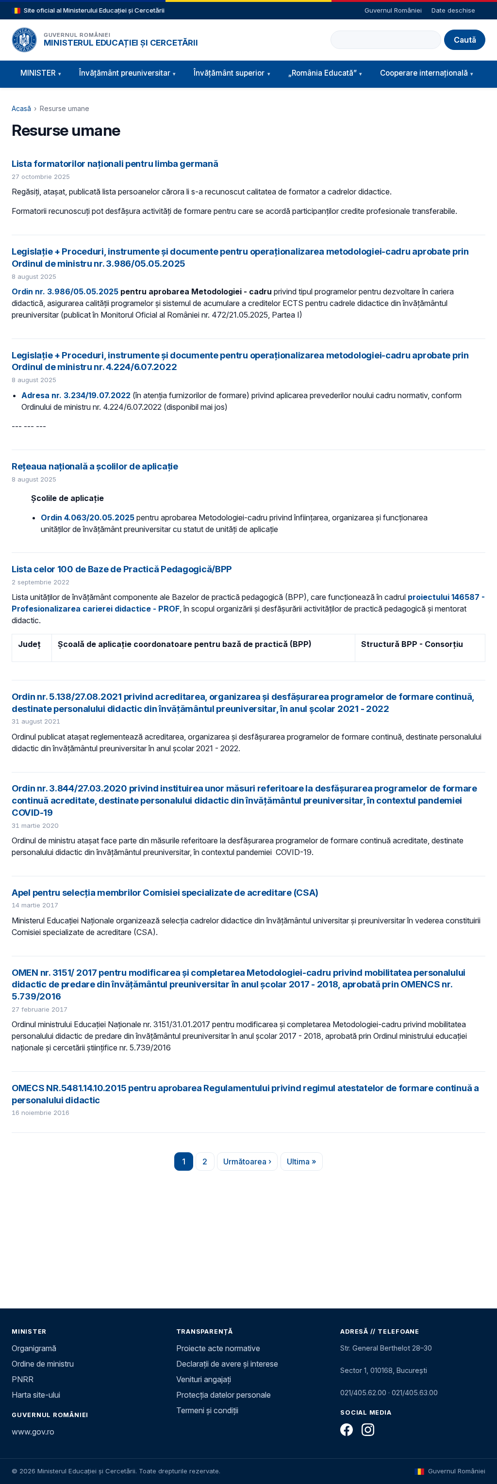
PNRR (22, 1379)
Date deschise (453, 10)
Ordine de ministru (43, 1364)
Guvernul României (393, 10)
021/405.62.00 (363, 1392)
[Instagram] (368, 1429)
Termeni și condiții (207, 1410)
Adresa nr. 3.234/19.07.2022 (76, 395)
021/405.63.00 (415, 1392)
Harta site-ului (36, 1395)
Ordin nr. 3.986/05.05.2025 (65, 291)
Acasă (21, 108)
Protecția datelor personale (223, 1395)
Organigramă (34, 1348)
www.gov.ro (33, 1431)
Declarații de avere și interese (227, 1364)
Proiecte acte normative (218, 1348)
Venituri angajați (203, 1379)
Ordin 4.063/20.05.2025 (87, 517)
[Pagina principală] (24, 39)
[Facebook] (346, 1429)
